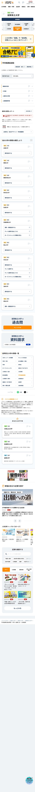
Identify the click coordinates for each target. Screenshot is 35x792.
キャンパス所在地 (22, 357)
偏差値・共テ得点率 (7, 382)
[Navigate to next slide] (19, 521)
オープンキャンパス (7, 368)
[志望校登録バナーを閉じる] (32, 777)
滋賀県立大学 (13, 15)
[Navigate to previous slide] (15, 521)
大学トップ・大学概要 (8, 357)
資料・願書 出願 (6, 385)
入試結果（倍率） (7, 378)
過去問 (19, 382)
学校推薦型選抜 (21, 375)
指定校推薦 (7, 561)
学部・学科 (5, 361)
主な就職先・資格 (22, 361)
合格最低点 (20, 378)
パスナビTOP (4, 620)
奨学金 (19, 364)
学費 (4, 364)
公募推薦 (15, 561)
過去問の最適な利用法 (19, 558)
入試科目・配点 (6, 371)
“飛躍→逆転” (8, 558)
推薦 (20, 561)
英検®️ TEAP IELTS (23, 368)
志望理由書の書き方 (28, 561)
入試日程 (20, 371)
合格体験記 (20, 385)
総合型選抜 (5, 375)
